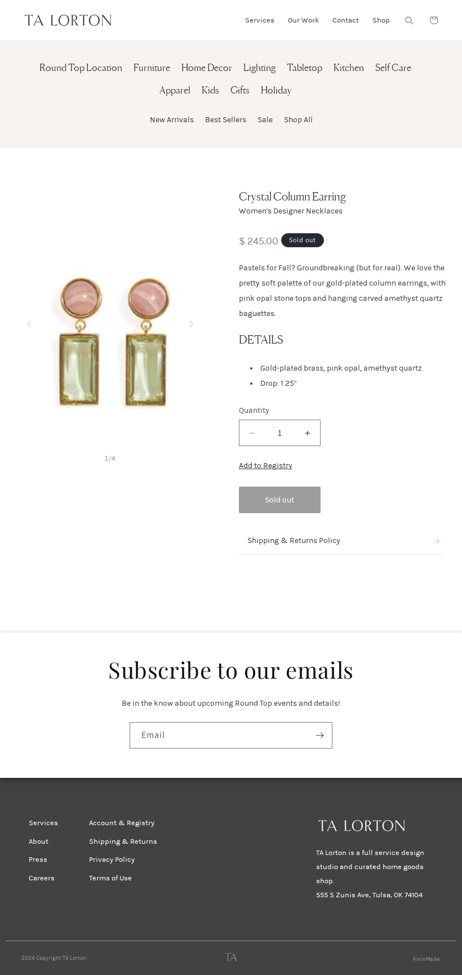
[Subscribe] (319, 735)
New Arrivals (172, 119)
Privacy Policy (112, 859)
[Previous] (29, 321)
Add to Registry (265, 465)
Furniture (152, 68)
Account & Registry (121, 823)
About (38, 841)
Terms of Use (110, 878)
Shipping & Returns (123, 841)
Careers (42, 878)
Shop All (298, 119)
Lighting (259, 68)
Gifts (240, 91)
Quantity (254, 410)
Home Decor (206, 68)
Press (38, 859)
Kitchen (349, 68)
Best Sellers (225, 119)
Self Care (393, 68)
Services (43, 823)
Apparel (174, 91)
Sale (265, 119)
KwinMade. (427, 959)
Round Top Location (80, 68)
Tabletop (304, 68)
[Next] (191, 321)
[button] (409, 20)
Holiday (276, 91)
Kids (210, 91)
